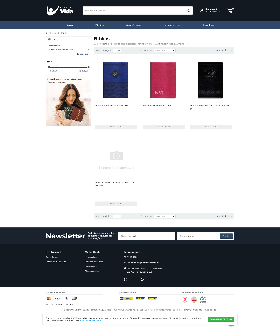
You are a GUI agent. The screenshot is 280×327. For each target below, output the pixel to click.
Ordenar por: (146, 50)
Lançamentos (172, 25)
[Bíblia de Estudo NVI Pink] (164, 80)
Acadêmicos (133, 25)
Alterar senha (91, 266)
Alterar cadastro (92, 271)
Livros (69, 25)
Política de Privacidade (56, 262)
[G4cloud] (194, 302)
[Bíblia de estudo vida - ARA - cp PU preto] (211, 80)
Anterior (219, 51)
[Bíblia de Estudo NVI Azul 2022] (116, 80)
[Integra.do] (203, 302)
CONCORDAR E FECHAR (221, 319)
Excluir (88, 49)
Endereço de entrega (94, 262)
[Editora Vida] (60, 10)
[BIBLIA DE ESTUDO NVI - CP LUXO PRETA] (116, 157)
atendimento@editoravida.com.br (143, 262)
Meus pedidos (91, 257)
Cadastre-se (214, 11)
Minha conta (211, 9)
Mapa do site (210, 310)
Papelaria (209, 25)
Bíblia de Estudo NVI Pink (157, 105)
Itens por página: (104, 50)
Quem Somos (52, 257)
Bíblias (99, 25)
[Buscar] (189, 10)
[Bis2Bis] (185, 302)
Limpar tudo (83, 54)
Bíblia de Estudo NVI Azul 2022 (112, 105)
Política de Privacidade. (91, 320)
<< (217, 51)
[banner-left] (68, 101)
